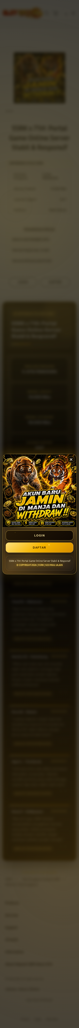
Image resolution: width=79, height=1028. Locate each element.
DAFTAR (39, 547)
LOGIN (39, 535)
